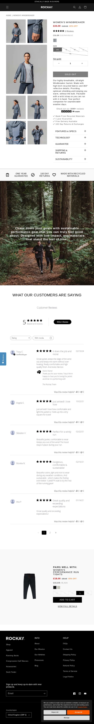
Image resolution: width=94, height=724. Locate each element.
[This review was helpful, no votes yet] (77, 392)
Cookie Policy (82, 707)
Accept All (78, 712)
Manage (66, 718)
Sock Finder (11, 672)
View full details (67, 606)
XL (88, 593)
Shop (8, 644)
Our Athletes (40, 655)
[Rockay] (47, 7)
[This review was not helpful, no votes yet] (81, 392)
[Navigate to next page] (55, 533)
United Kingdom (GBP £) (17, 715)
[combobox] (20, 338)
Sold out (70, 74)
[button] (7, 7)
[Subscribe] (44, 693)
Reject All (55, 712)
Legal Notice (68, 677)
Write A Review (62, 322)
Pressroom (39, 660)
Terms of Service (70, 671)
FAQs (65, 643)
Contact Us (67, 649)
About (37, 643)
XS (57, 593)
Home (8, 15)
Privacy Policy (69, 660)
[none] (55, 40)
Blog (36, 666)
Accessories (11, 666)
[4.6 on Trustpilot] (70, 111)
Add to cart (67, 600)
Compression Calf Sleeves (17, 661)
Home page (15, 638)
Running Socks (12, 655)
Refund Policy (69, 666)
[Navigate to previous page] (38, 533)
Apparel (9, 650)
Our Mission (40, 649)
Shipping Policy (69, 655)
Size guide (57, 59)
